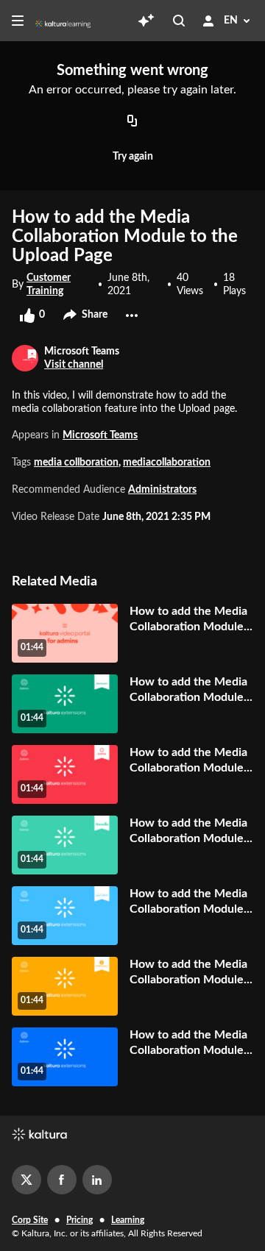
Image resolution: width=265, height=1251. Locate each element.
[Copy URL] (132, 121)
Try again (133, 157)
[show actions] (132, 315)
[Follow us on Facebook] (62, 1179)
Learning (127, 1220)
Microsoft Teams (100, 435)
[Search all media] (179, 20)
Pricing (79, 1220)
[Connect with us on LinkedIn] (97, 1179)
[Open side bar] (17, 20)
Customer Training (48, 284)
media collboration (76, 462)
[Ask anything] (145, 20)
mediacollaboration (167, 462)
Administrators (162, 490)
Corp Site (30, 1220)
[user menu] (208, 20)
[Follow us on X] (26, 1179)
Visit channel (73, 365)
